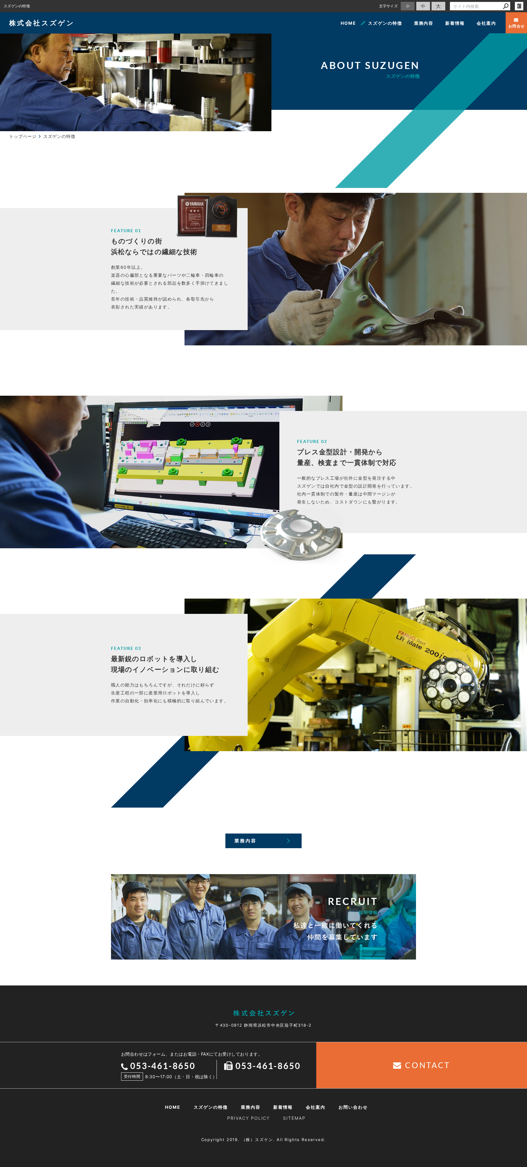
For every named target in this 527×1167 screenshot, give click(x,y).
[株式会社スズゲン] (263, 1013)
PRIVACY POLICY (248, 1118)
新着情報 (455, 23)
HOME (348, 23)
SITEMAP (294, 1118)
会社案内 (486, 23)
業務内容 (424, 23)
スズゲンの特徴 (385, 23)
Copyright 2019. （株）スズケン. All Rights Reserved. (263, 1139)
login (519, 6)
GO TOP (508, 1030)
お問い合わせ (353, 1107)
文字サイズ (388, 6)
